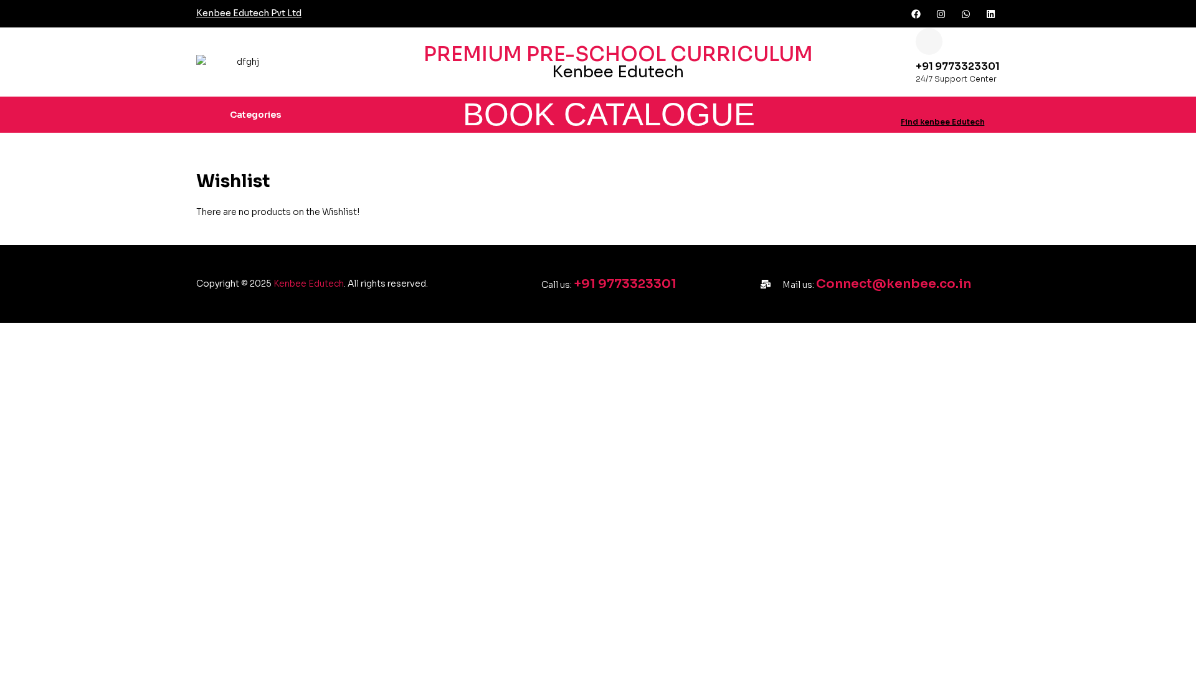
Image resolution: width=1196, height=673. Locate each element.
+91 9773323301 (958, 66)
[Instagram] (940, 13)
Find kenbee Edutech (943, 121)
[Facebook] (915, 13)
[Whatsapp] (965, 13)
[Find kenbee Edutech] (906, 107)
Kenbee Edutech (308, 283)
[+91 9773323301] (929, 41)
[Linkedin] (990, 13)
